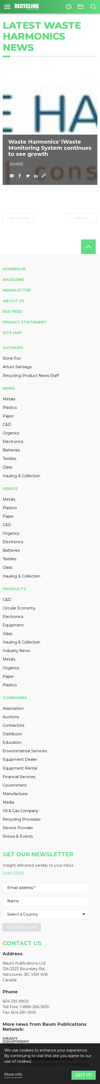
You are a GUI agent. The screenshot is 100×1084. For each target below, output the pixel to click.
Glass (7, 467)
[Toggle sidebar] (7, 6)
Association (13, 708)
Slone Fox (12, 358)
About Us (14, 301)
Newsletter (17, 290)
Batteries (11, 450)
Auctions (11, 717)
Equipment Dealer (20, 759)
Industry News (16, 651)
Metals (9, 399)
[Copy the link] (44, 176)
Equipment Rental (20, 768)
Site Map (12, 333)
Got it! (83, 1075)
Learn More (13, 872)
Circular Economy (19, 608)
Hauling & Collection (21, 476)
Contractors (13, 725)
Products (14, 589)
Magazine (13, 279)
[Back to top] (88, 246)
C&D (7, 424)
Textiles (9, 458)
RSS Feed (12, 311)
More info (13, 1074)
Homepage (14, 269)
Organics (11, 433)
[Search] (93, 6)
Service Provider (18, 828)
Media (8, 802)
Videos (10, 489)
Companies (15, 698)
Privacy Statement (25, 322)
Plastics (10, 407)
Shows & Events (18, 836)
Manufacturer (15, 794)
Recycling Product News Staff (31, 375)
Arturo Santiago (17, 367)
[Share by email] (12, 176)
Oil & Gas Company (20, 811)
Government (15, 785)
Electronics (13, 441)
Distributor (12, 734)
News (9, 388)
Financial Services (19, 777)
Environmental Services (25, 751)
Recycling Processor (22, 819)
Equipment (13, 625)
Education (12, 742)
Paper (8, 416)
